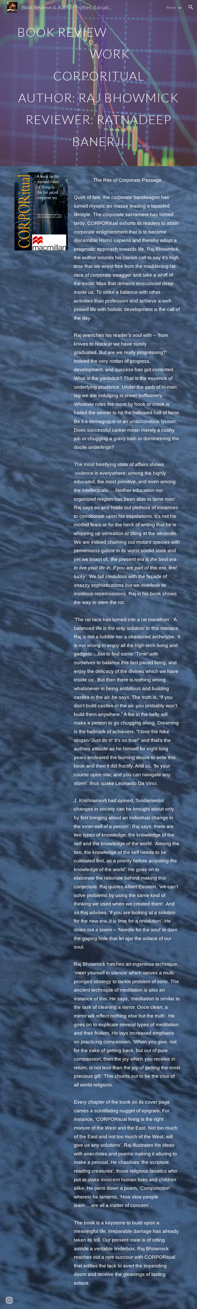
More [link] (171, 7)
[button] (191, 7)
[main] (98, 83)
